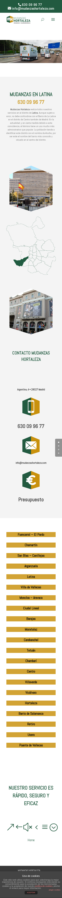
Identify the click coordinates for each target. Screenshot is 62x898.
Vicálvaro (31, 692)
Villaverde (31, 682)
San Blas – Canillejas (31, 555)
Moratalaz (31, 629)
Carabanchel (31, 640)
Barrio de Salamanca (31, 713)
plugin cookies (54, 890)
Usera (31, 734)
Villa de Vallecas (31, 587)
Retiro (31, 724)
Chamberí (31, 661)
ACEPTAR (31, 893)
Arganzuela (31, 566)
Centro (31, 671)
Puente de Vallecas (31, 745)
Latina (31, 576)
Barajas (31, 618)
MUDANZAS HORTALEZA (29, 870)
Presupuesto (31, 499)
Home (31, 840)
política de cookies (44, 886)
